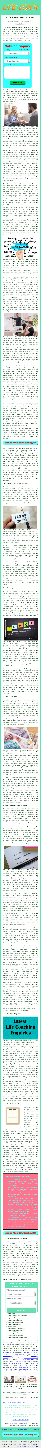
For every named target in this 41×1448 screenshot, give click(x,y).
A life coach (32, 897)
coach (5, 228)
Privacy (36, 1429)
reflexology (7, 1356)
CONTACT (29, 13)
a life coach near (22, 1048)
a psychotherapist (27, 1359)
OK (37, 1446)
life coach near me (11, 1080)
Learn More (26, 1446)
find (9, 1242)
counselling (23, 1367)
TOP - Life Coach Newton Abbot (14, 1402)
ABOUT (23, 13)
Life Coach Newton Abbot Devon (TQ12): (18, 27)
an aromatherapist (31, 1358)
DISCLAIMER (35, 13)
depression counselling (19, 1369)
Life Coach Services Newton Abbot (17, 1279)
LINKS (19, 13)
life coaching (24, 478)
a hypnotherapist (15, 1363)
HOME (15, 13)
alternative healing (22, 1361)
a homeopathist (16, 1354)
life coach (22, 99)
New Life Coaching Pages (19, 1429)
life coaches (19, 142)
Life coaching (8, 448)
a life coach (17, 1081)
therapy (27, 1352)
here (18, 1274)
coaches (6, 199)
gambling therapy (31, 1365)
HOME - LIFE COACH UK (20, 1420)
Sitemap (5, 1429)
